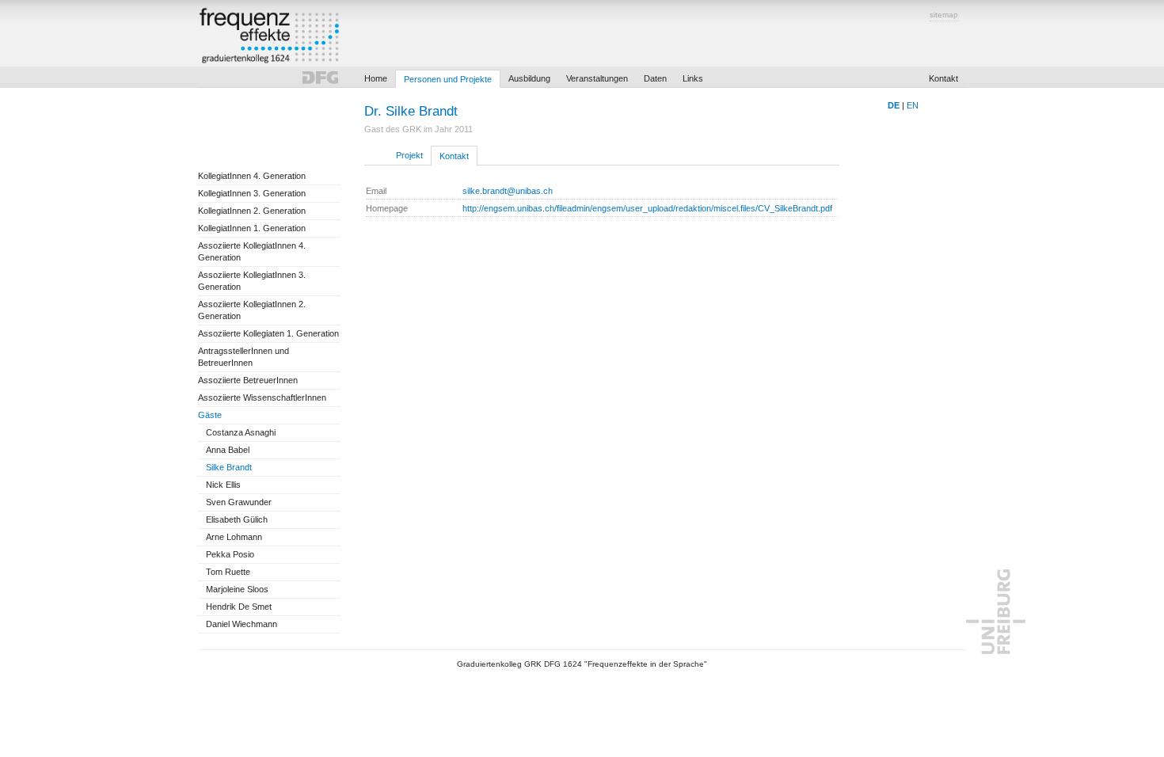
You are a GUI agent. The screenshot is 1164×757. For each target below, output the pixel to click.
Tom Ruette (228, 571)
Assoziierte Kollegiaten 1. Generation (268, 333)
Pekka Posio (230, 554)
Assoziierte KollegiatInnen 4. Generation (252, 251)
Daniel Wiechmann (241, 624)
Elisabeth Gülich (237, 519)
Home (375, 78)
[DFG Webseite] (320, 79)
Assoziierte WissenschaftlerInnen (262, 397)
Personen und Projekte (448, 79)
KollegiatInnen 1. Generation (252, 228)
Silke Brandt (229, 467)
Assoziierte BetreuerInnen (248, 380)
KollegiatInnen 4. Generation (252, 176)
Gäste (210, 415)
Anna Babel (227, 450)
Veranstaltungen (597, 78)
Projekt (409, 155)
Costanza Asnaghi (241, 432)
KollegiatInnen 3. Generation (252, 193)
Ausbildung (529, 78)
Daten (655, 78)
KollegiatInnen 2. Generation (252, 210)
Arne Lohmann (234, 537)
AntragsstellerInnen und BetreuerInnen (243, 356)
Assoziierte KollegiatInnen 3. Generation (252, 280)
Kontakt (943, 78)
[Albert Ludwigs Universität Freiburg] (995, 651)
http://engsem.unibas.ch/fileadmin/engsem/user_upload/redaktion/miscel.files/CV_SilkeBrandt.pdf (647, 208)
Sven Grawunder (239, 502)
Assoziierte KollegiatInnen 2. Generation (252, 310)
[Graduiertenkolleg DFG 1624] (269, 37)
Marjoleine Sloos (237, 589)
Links (693, 78)
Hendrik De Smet (239, 606)
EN (913, 105)
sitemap (944, 14)
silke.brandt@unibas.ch (507, 191)
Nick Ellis (223, 484)
